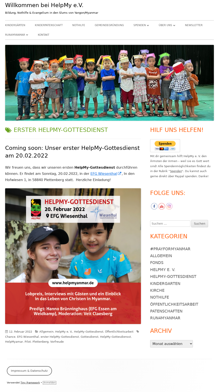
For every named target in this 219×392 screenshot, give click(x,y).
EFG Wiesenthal (106, 174)
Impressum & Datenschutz (29, 370)
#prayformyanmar (170, 249)
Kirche (157, 290)
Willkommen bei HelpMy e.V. (44, 5)
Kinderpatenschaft (49, 25)
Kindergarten (165, 283)
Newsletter (194, 25)
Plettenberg (41, 341)
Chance (10, 336)
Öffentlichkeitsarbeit (119, 331)
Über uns (165, 25)
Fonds (156, 262)
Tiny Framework (30, 382)
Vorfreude (57, 341)
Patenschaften (166, 311)
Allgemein (46, 331)
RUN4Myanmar (15, 34)
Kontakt (43, 34)
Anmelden (49, 382)
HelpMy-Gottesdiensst (115, 336)
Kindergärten (15, 25)
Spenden (139, 25)
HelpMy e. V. (63, 331)
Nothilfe (78, 25)
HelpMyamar (14, 341)
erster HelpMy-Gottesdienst (60, 336)
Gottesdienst (89, 336)
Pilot (28, 341)
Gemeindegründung (109, 25)
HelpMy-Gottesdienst (88, 331)
